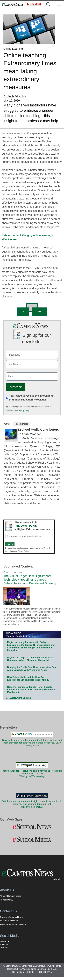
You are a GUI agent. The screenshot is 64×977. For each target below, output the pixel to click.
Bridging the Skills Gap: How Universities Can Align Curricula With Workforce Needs (31, 668)
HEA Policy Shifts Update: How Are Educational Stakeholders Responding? (28, 678)
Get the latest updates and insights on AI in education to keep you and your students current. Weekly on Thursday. (32, 804)
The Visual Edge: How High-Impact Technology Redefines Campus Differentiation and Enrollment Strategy (29, 579)
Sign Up (10, 545)
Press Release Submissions (13, 924)
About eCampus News (10, 896)
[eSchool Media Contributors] (11, 440)
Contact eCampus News (11, 917)
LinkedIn (4, 947)
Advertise (57, 879)
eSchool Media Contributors (38, 429)
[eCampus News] (13, 4)
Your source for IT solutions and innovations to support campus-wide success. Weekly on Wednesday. (32, 774)
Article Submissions (9, 921)
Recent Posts (21, 424)
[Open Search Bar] (48, 4)
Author (7, 424)
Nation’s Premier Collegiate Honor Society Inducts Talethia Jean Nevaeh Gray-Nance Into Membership (31, 690)
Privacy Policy (24, 411)
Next (39, 311)
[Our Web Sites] (32, 827)
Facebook (4, 941)
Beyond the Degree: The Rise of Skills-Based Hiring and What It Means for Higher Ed (30, 659)
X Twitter (4, 944)
